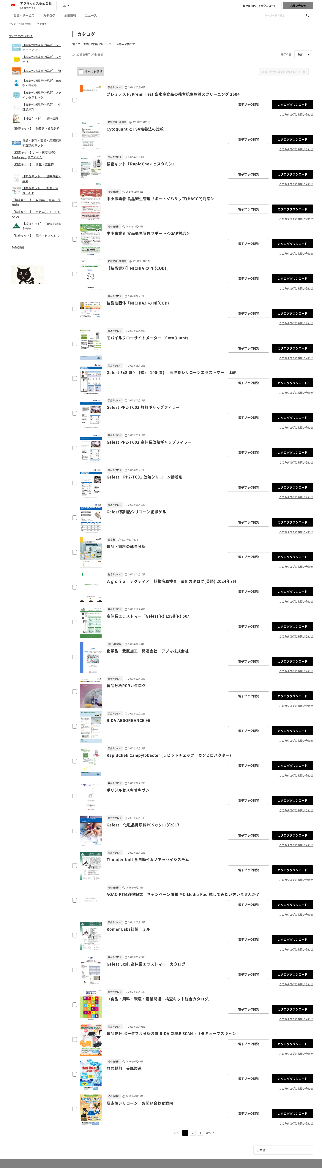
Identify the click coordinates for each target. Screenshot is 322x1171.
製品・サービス (23, 15)
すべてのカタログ (21, 36)
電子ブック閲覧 (248, 104)
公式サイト (30, 8)
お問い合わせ (298, 5)
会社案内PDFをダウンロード (259, 5)
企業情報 (70, 15)
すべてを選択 (93, 71)
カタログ (49, 15)
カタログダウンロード (292, 104)
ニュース (91, 15)
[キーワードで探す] (307, 15)
